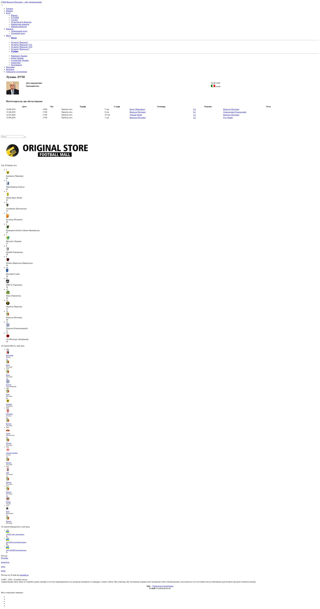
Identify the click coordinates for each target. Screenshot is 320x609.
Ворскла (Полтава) (231, 109)
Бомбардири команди (20, 24)
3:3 (7, 496)
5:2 (194, 117)
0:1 (194, 112)
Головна (9, 9)
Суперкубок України (20, 60)
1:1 (7, 359)
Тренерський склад (19, 31)
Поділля (8, 385)
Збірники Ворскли (19, 27)
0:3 (194, 109)
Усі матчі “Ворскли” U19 (21, 47)
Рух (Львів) (228, 117)
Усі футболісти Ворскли (21, 22)
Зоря (7, 472)
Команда (9, 29)
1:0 (7, 379)
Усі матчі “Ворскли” (19, 42)
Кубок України (17, 58)
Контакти (10, 69)
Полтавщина (16, 65)
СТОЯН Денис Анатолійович (15, 534)
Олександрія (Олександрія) (234, 112)
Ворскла (8, 424)
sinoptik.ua (24, 575)
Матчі (8, 36)
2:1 (194, 115)
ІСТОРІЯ (15, 18)
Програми (10, 67)
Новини (9, 11)
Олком (8, 433)
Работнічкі (9, 414)
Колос (8, 365)
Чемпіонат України (19, 56)
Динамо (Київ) (136, 115)
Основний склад (18, 33)
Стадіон (14, 20)
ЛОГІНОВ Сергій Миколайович (16, 542)
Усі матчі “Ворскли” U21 (21, 45)
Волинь (8, 502)
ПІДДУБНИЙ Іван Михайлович (16, 550)
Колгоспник (9, 355)
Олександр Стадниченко (16, 72)
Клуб (8, 13)
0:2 (7, 418)
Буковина (9, 404)
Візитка (14, 15)
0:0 (7, 398)
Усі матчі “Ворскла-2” (20, 49)
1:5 (7, 457)
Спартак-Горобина (12, 453)
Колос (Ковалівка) (137, 109)
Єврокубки (15, 63)
